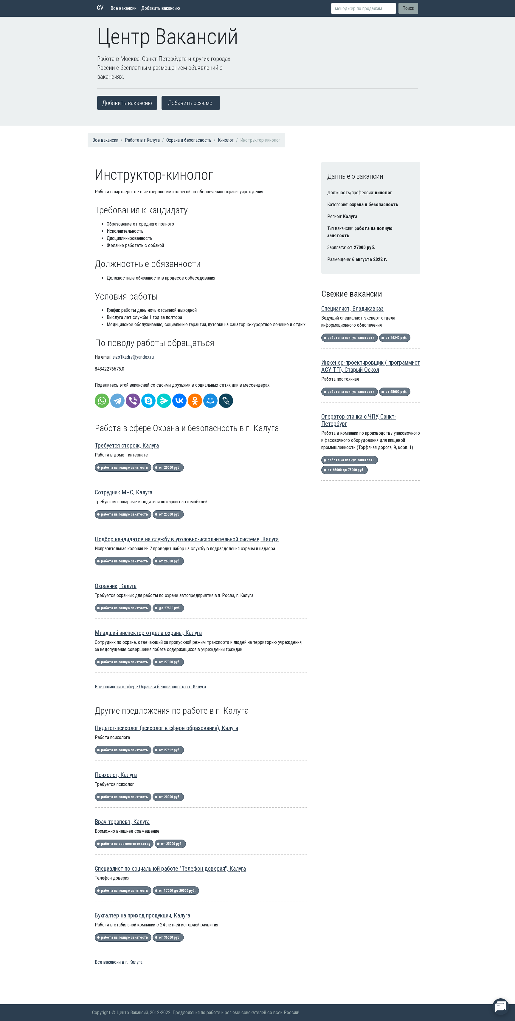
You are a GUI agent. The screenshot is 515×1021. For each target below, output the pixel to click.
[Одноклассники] (195, 401)
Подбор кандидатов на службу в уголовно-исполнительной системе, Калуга (187, 539)
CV (100, 7)
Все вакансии (123, 8)
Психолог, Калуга (116, 774)
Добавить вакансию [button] (127, 103)
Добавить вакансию (160, 8)
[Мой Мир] (210, 401)
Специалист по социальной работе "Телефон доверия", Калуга (170, 868)
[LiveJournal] (226, 401)
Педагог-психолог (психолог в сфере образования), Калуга (166, 728)
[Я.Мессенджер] (164, 401)
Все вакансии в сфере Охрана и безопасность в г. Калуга (150, 687)
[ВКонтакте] (179, 401)
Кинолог (226, 140)
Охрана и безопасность (188, 140)
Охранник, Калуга (115, 586)
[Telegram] (117, 401)
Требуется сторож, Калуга (127, 445)
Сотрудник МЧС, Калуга (123, 492)
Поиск (408, 8)
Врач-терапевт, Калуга (122, 821)
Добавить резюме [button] (190, 103)
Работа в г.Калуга (142, 140)
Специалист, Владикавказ (352, 308)
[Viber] (133, 401)
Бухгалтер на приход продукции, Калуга (142, 915)
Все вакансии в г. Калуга (118, 962)
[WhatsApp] (102, 401)
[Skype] (148, 401)
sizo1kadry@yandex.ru (133, 357)
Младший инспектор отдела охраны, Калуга (148, 632)
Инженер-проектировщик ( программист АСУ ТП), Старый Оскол (370, 366)
